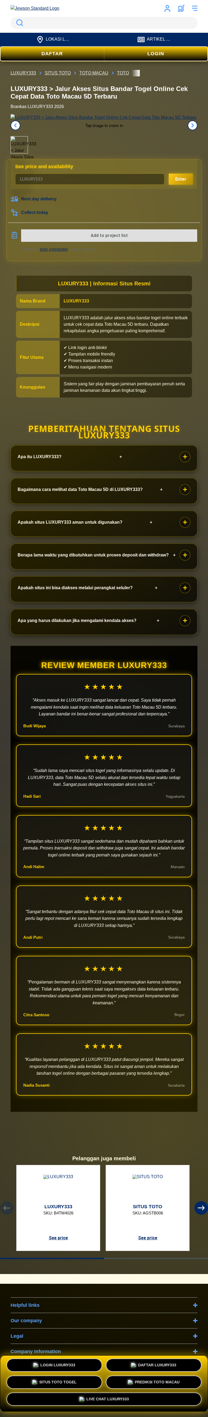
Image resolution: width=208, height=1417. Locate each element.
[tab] (52, 1258)
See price (58, 1237)
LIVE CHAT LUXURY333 (107, 1400)
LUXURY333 (76, 301)
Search (19, 23)
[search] (104, 23)
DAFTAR (52, 53)
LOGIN (155, 53)
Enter (180, 179)
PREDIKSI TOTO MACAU (157, 1381)
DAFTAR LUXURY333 (157, 1364)
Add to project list (109, 235)
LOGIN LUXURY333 (57, 1364)
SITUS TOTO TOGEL (58, 1381)
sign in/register (54, 249)
